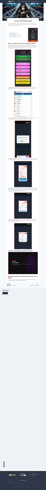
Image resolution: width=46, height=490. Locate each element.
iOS (34, 1)
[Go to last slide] (3, 293)
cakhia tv (18, 486)
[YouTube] (21, 475)
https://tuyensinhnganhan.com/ (11, 485)
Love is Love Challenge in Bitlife (11, 285)
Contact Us (34, 473)
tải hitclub (11, 486)
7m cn (37, 485)
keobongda (18, 485)
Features (23, 1)
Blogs (26, 1)
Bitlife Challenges (23, 19)
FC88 (20, 487)
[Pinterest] (23, 475)
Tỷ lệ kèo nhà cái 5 (24, 487)
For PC (38, 1)
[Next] (6, 293)
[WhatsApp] (25, 475)
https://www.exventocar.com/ (25, 485)
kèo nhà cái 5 (29, 486)
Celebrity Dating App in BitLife (34, 285)
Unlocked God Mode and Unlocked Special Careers (15, 280)
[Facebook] (20, 475)
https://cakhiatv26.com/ (15, 487)
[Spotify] (24, 475)
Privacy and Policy (32, 474)
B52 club (32, 486)
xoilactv (35, 485)
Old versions (31, 1)
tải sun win (24, 486)
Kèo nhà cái (14, 486)
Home (19, 1)
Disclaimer (36, 474)
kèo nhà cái (31, 485)
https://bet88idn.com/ (31, 487)
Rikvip (35, 486)
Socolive (21, 486)
